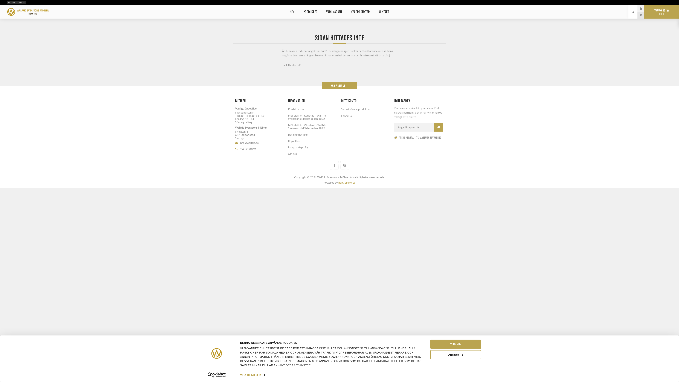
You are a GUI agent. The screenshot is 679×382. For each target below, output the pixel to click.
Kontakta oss (296, 109)
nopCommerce (347, 182)
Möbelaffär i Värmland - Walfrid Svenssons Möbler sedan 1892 (307, 126)
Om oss (292, 153)
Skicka (438, 127)
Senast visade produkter (355, 109)
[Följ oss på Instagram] (345, 165)
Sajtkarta (346, 115)
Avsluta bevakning (430, 137)
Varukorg (661, 12)
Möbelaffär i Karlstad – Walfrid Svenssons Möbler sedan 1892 (307, 117)
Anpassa (453, 354)
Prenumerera (406, 137)
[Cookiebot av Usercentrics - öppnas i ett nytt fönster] (216, 375)
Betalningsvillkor (298, 134)
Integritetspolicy (298, 147)
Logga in (643, 9)
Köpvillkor (294, 141)
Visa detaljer (250, 375)
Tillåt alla (455, 344)
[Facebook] (334, 165)
